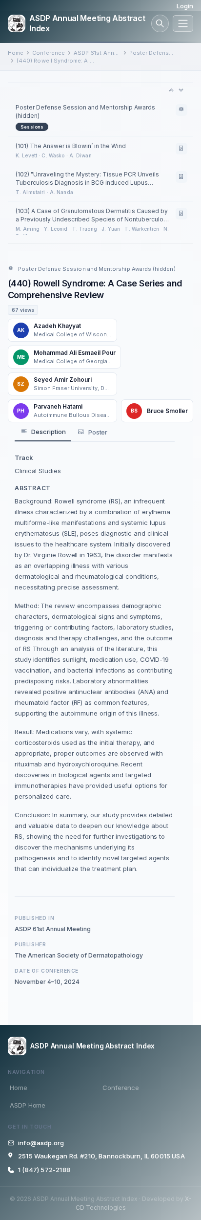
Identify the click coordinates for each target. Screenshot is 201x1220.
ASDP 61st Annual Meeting (97, 52)
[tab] (43, 431)
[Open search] (160, 23)
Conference (48, 52)
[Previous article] (171, 90)
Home (15, 52)
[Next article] (181, 90)
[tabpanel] (95, 663)
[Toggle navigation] (183, 23)
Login (185, 6)
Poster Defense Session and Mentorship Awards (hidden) (152, 52)
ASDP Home (27, 1105)
